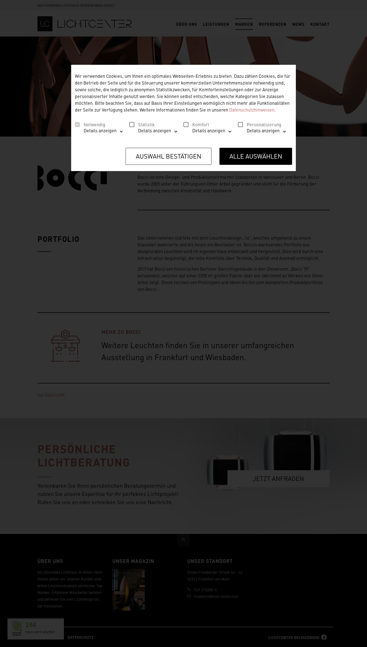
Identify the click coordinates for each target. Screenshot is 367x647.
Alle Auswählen (255, 156)
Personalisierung (264, 124)
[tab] (97, 132)
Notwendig (94, 124)
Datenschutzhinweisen (251, 110)
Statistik (146, 124)
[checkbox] (77, 124)
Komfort (200, 124)
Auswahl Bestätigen (168, 156)
